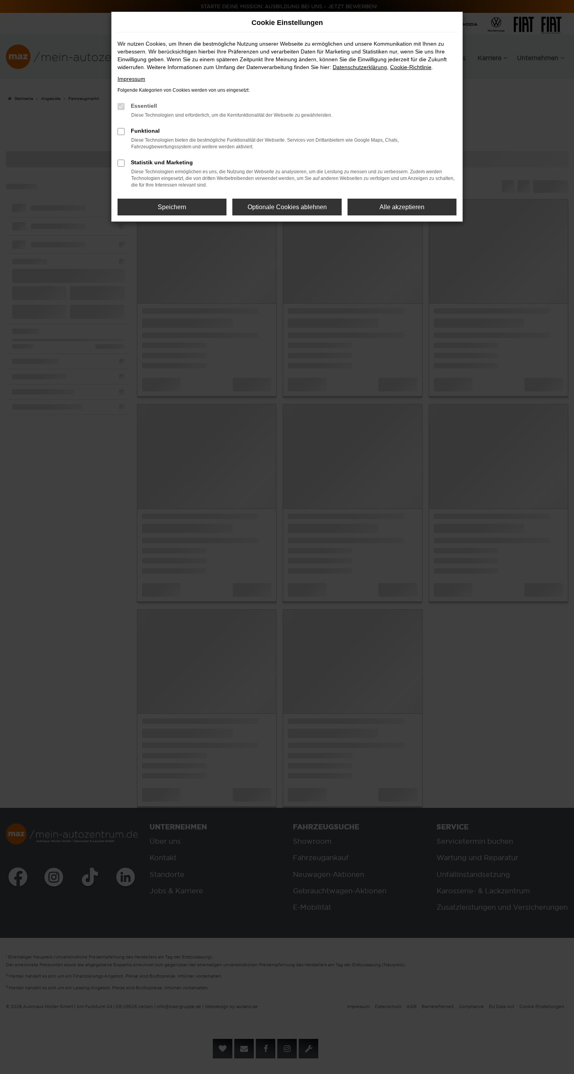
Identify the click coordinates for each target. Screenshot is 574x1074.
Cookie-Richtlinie (410, 67)
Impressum (131, 79)
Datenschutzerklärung (360, 67)
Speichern (172, 207)
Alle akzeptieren (402, 207)
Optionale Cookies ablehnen (287, 207)
